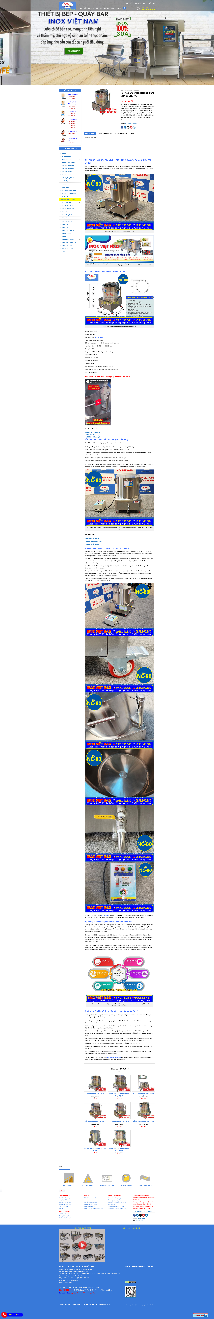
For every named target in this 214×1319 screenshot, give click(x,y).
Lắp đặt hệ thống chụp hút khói (116, 1206)
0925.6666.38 (71, 108)
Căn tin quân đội (63, 1206)
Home (122, 90)
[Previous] (6, 42)
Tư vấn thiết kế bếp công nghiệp (116, 1197)
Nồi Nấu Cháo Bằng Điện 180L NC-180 (143, 1121)
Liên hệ (119, 8)
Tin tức (128, 3)
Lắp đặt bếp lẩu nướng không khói (117, 1208)
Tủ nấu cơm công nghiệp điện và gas (93, 1208)
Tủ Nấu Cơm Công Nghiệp (69, 242)
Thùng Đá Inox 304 (67, 221)
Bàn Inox (64, 153)
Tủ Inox (64, 236)
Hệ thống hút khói (88, 1200)
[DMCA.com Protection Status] (130, 1282)
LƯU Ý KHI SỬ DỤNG (121, 133)
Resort (61, 1208)
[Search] (124, 8)
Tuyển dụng (151, 3)
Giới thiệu (91, 8)
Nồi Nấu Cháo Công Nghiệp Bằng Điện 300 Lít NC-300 (119, 1149)
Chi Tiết (95, 1098)
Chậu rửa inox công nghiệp (91, 1202)
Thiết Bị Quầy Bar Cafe (68, 215)
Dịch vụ (106, 8)
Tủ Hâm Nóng (65, 224)
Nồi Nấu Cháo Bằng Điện (68, 199)
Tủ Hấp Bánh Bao (66, 233)
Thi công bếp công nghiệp (115, 1200)
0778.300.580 (71, 128)
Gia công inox (111, 1204)
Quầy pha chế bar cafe (65, 1202)
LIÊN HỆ (133, 133)
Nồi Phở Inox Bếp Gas (67, 205)
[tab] (90, 133)
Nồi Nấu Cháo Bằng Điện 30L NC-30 (94, 1121)
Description (89, 133)
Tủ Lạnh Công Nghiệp (67, 239)
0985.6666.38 (71, 106)
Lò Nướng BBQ (66, 187)
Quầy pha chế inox (64, 1213)
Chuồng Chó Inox (66, 174)
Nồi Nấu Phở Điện (66, 202)
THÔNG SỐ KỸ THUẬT (105, 133)
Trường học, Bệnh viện (65, 1204)
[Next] (207, 42)
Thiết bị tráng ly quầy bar (65, 1218)
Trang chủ (83, 8)
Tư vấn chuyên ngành (139, 3)
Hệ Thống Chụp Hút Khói (68, 178)
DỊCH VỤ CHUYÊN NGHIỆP (114, 1195)
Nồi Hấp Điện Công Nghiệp (69, 190)
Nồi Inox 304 (65, 196)
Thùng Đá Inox (65, 218)
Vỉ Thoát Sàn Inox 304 (67, 249)
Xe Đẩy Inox (65, 252)
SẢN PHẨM (86, 1195)
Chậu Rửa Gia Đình (67, 171)
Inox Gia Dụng (65, 181)
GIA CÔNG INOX (148, 1211)
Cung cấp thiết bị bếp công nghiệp (117, 1202)
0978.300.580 (71, 123)
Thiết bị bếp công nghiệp (90, 1197)
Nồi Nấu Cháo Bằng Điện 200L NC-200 (95, 1093)
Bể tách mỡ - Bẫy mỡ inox (90, 1204)
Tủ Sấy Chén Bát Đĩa (67, 245)
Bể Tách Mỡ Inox (66, 156)
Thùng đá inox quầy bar (65, 1216)
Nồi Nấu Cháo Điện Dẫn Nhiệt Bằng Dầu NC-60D (95, 1149)
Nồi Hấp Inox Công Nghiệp (69, 193)
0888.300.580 (71, 116)
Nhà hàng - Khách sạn (65, 1197)
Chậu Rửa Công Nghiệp (68, 165)
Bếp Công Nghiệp (66, 159)
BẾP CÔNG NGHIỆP (137, 1211)
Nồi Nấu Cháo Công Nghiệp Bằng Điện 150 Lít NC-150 (119, 1094)
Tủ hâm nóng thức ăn (89, 1206)
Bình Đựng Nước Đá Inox (68, 162)
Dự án (112, 8)
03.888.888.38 (71, 133)
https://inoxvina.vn (69, 1282)
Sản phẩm (99, 8)
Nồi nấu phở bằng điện (92, 538)
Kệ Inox (64, 184)
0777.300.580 (71, 113)
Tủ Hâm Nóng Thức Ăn (68, 230)
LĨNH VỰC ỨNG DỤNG (64, 1195)
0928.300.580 (71, 121)
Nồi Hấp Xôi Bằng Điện (92, 544)
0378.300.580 (71, 125)
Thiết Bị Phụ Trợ (66, 211)
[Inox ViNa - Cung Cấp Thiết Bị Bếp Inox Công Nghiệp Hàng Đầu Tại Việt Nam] (67, 5)
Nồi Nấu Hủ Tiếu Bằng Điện (93, 541)
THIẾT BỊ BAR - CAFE (64, 1211)
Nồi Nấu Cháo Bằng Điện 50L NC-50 (119, 1121)
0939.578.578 (145, 8)
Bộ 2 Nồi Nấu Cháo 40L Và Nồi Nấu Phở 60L (143, 1094)
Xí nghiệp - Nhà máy (64, 1200)
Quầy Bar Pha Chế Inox (68, 208)
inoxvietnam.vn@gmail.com (148, 9)
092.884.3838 (71, 96)
